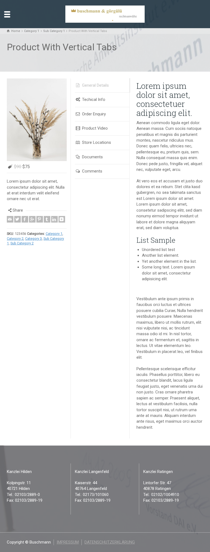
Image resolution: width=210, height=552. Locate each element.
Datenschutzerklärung (109, 542)
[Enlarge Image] (37, 123)
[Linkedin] (54, 226)
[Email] (10, 226)
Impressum (68, 542)
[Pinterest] (39, 226)
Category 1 (54, 241)
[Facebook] (25, 226)
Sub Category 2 (22, 251)
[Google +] (32, 226)
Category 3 (33, 246)
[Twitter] (17, 226)
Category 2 (15, 246)
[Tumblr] (47, 226)
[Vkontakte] (62, 226)
